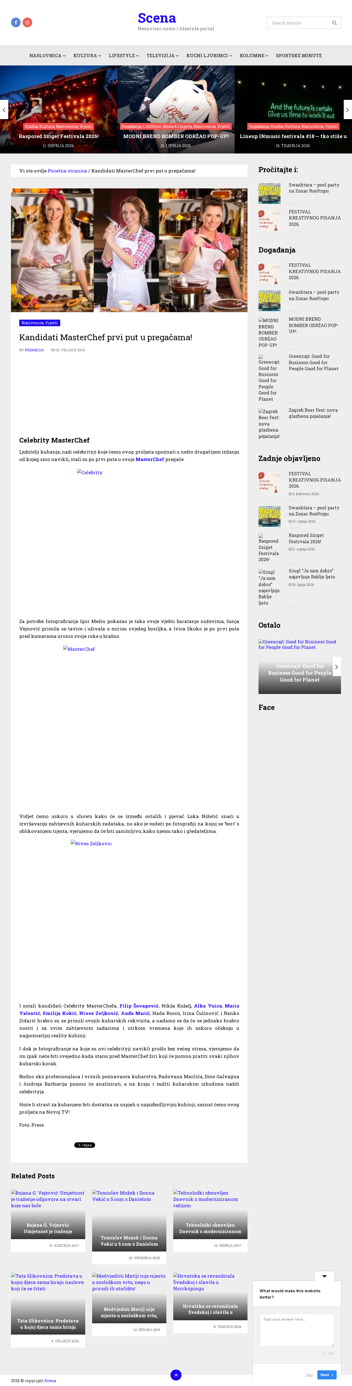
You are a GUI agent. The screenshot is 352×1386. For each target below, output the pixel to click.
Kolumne (252, 55)
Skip (309, 1375)
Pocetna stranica (67, 171)
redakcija (34, 350)
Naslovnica (45, 55)
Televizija (161, 55)
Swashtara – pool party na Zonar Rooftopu (314, 188)
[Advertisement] (129, 394)
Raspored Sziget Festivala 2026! (306, 538)
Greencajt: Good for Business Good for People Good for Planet (314, 362)
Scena (157, 17)
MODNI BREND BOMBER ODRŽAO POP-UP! (314, 325)
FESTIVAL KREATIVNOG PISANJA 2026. (315, 218)
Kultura (85, 55)
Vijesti (51, 322)
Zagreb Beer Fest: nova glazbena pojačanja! (313, 413)
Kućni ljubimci (207, 55)
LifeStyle (122, 55)
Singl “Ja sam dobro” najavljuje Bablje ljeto (312, 574)
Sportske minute (299, 55)
